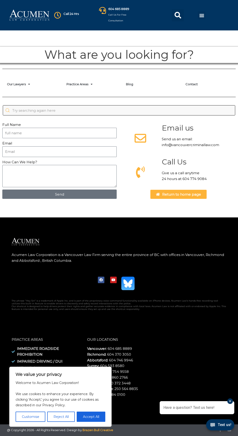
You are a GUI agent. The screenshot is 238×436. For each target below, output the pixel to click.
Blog (129, 84)
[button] (178, 15)
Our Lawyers (16, 84)
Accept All (91, 417)
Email (7, 143)
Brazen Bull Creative (98, 430)
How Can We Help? (19, 162)
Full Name (11, 124)
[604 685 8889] (102, 10)
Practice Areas (77, 84)
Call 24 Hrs (71, 14)
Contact (191, 84)
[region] (60, 397)
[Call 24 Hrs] (57, 15)
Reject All (61, 417)
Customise (30, 417)
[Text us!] (220, 426)
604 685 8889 (118, 9)
